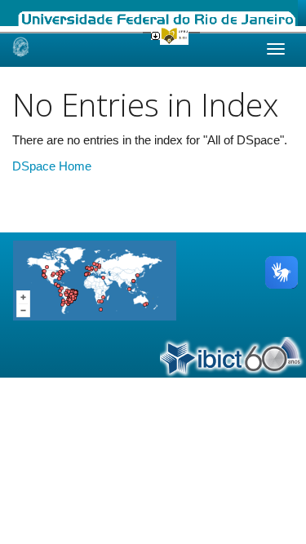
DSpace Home (51, 166)
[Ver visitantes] (94, 279)
